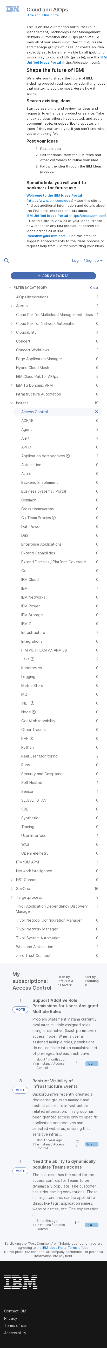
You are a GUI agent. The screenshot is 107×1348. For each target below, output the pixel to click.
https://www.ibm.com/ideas (50, 200)
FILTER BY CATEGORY (30, 288)
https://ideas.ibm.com (87, 215)
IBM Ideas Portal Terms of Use (65, 1248)
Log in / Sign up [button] (86, 260)
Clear (94, 288)
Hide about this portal (42, 15)
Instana (45, 1063)
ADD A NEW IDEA (55, 276)
